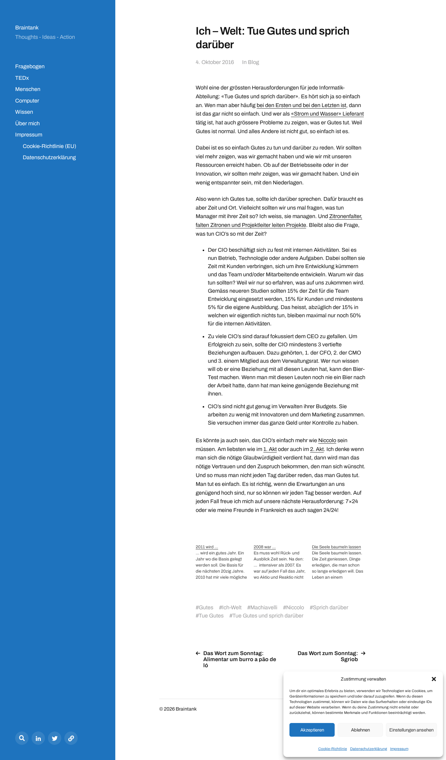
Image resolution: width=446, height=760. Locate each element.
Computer (27, 101)
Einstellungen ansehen (411, 730)
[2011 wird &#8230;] (225, 562)
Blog (253, 62)
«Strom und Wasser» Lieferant (327, 114)
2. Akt (317, 449)
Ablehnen (360, 730)
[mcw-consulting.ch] (71, 738)
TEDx (22, 78)
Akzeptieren (312, 730)
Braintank (27, 28)
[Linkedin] (38, 738)
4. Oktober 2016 (215, 62)
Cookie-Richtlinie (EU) (49, 146)
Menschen (27, 89)
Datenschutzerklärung (368, 749)
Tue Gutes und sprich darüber (267, 616)
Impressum (399, 749)
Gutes (206, 607)
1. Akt (270, 449)
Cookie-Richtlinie (332, 749)
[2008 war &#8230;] (283, 562)
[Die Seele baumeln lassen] (341, 562)
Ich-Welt (232, 607)
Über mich (27, 123)
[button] (434, 679)
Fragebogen (30, 66)
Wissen (24, 112)
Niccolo (327, 440)
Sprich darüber (330, 607)
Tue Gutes (211, 616)
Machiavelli (263, 607)
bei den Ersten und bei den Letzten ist (301, 105)
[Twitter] (54, 738)
